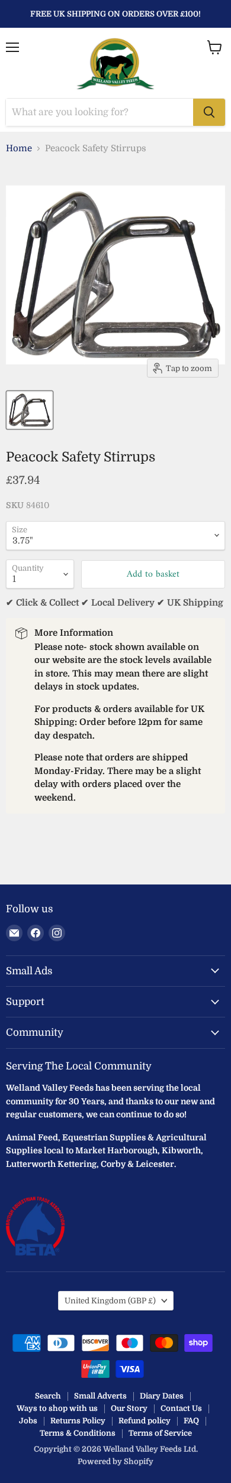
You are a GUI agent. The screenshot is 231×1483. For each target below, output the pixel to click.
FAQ (191, 1420)
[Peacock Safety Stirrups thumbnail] (30, 410)
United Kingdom (110, 1300)
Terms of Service (160, 1433)
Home (19, 149)
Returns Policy (77, 1420)
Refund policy (144, 1420)
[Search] (209, 112)
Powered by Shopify (115, 1461)
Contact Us (181, 1408)
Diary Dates (162, 1395)
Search (48, 1395)
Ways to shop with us (57, 1408)
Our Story (129, 1408)
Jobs (28, 1420)
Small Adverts (100, 1395)
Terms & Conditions (78, 1433)
